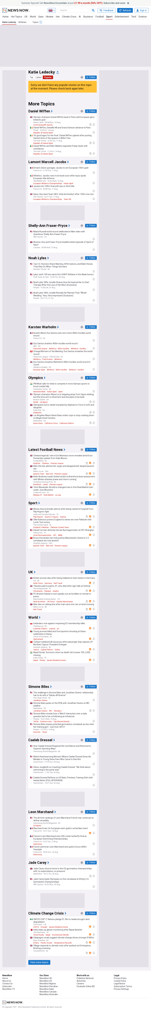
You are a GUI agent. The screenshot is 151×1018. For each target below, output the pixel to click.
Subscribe (7, 986)
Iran (58, 16)
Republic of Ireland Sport (43, 133)
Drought (44, 927)
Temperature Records (63, 943)
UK (25, 16)
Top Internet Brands (61, 721)
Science (142, 16)
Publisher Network (85, 978)
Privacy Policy (120, 978)
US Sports (44, 402)
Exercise (36, 732)
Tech (133, 16)
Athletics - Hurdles (78, 349)
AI (80, 16)
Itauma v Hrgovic (52, 517)
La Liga (58, 495)
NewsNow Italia (47, 989)
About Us (6, 981)
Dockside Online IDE (86, 986)
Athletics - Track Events (43, 359)
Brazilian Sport (39, 370)
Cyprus (36, 650)
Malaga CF (37, 495)
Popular (48, 77)
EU (58, 629)
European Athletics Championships (47, 183)
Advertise (81, 981)
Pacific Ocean (46, 943)
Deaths (56, 591)
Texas (44, 732)
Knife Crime (38, 583)
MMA (60, 535)
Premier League (57, 463)
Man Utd (49, 474)
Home (5, 16)
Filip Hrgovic (38, 517)
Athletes (22, 22)
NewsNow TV (8, 989)
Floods (42, 660)
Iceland (52, 629)
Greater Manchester (64, 602)
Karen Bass (38, 423)
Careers (80, 983)
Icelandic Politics (40, 629)
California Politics (66, 423)
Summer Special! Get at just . (73, 3)
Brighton (36, 463)
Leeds (45, 484)
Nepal (35, 660)
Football (99, 16)
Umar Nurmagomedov (42, 535)
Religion (47, 591)
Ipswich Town (38, 474)
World (33, 16)
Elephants (37, 413)
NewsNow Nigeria (48, 983)
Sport (109, 16)
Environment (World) (60, 935)
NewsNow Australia (49, 994)
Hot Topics (16, 16)
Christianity (38, 591)
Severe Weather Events (56, 660)
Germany (48, 583)
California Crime (51, 423)
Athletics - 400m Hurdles (59, 349)
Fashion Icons (46, 721)
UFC (54, 535)
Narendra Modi (39, 392)
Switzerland (38, 639)
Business (88, 16)
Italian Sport (68, 183)
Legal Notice (119, 983)
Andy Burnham (39, 602)
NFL (50, 711)
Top (31, 77)
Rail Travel (58, 583)
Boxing (63, 517)
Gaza (40, 16)
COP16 (36, 927)
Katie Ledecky (9, 22)
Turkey (57, 650)
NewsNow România (49, 986)
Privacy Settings (121, 989)
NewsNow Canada (48, 991)
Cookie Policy (120, 981)
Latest (39, 77)
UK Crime (51, 602)
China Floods (38, 935)
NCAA (35, 402)
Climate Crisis (69, 16)
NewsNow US (46, 981)
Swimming (37, 844)
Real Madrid (48, 495)
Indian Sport (52, 392)
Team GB (67, 199)
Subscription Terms (123, 986)
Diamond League (40, 349)
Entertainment (122, 16)
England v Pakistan (41, 527)
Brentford (37, 484)
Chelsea (45, 463)
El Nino (36, 943)
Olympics (57, 711)
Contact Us (7, 983)
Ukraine (49, 16)
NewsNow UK (46, 978)
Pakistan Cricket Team (60, 527)
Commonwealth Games (43, 125)
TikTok (35, 721)
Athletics (58, 359)
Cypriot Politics (47, 650)
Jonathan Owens (40, 700)
